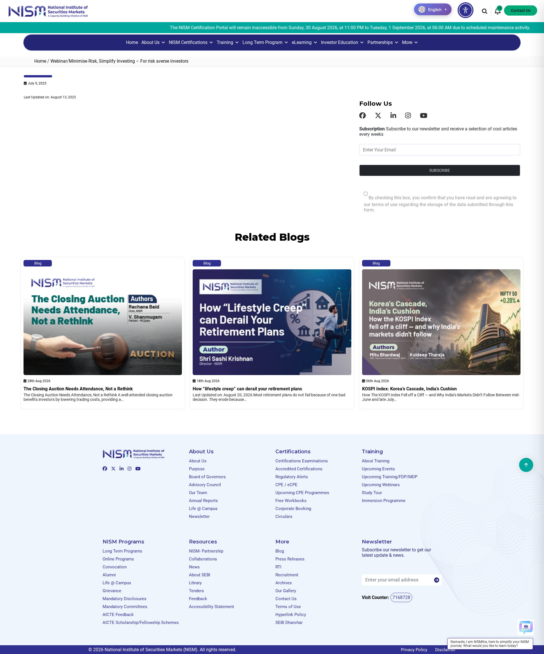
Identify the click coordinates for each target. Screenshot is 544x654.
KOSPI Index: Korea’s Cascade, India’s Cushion (409, 388)
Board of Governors (207, 476)
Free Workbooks (291, 500)
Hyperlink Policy (290, 614)
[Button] (436, 580)
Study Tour (372, 492)
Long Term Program (262, 42)
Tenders (196, 590)
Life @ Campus (203, 508)
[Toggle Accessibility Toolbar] (465, 10)
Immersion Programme (383, 500)
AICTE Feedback (118, 614)
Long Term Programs (122, 551)
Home (132, 42)
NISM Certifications (188, 42)
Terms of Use (288, 606)
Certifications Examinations (301, 460)
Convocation (115, 567)
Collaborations (203, 559)
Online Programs (118, 559)
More (407, 42)
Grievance (112, 590)
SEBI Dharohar (289, 622)
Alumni (109, 574)
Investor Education (339, 42)
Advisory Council (205, 484)
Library (195, 582)
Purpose (197, 468)
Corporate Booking (293, 508)
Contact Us (520, 10)
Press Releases (290, 559)
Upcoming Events (378, 468)
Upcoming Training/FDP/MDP (389, 476)
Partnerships (380, 42)
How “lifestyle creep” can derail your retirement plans (247, 388)
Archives (283, 582)
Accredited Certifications (298, 468)
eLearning (302, 42)
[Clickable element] (48, 11)
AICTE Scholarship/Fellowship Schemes (141, 622)
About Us (150, 42)
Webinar (58, 61)
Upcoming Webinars (381, 484)
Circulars (283, 516)
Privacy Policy (414, 649)
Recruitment (286, 574)
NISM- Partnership (206, 551)
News (194, 567)
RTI (278, 567)
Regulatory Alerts (291, 476)
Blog (37, 263)
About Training (375, 460)
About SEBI (199, 574)
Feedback (198, 598)
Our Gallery (285, 590)
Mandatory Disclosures (124, 598)
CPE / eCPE (286, 484)
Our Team (198, 492)
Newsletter (199, 516)
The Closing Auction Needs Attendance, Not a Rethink (78, 388)
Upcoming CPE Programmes (302, 492)
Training (225, 42)
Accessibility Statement (211, 606)
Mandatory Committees (125, 606)
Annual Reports (203, 500)
